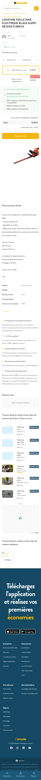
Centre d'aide (26, 652)
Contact (6, 666)
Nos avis (6, 652)
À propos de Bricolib (10, 648)
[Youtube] (30, 748)
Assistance (25, 648)
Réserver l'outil (20, 136)
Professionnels (8, 693)
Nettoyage (6, 716)
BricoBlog (25, 657)
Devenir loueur (8, 698)
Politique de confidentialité (27, 663)
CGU (23, 675)
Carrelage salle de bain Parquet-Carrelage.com (30, 691)
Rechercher (7, 776)
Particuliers (7, 689)
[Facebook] (11, 748)
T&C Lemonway (27, 671)
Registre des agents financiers (26, 770)
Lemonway (9, 764)
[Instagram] (17, 748)
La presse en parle (9, 657)
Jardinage (6, 712)
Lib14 (9, 36)
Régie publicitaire (9, 661)
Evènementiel (8, 730)
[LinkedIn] (23, 748)
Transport (6, 725)
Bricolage (6, 721)
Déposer (34, 776)
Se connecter (20, 776)
